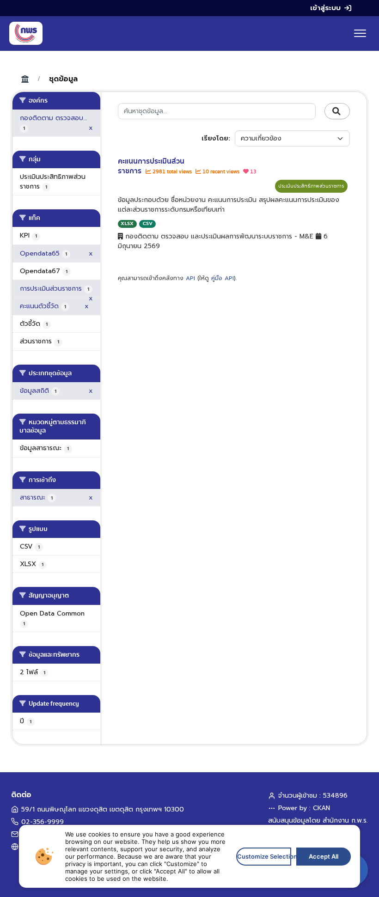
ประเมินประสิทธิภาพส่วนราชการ (311, 186)
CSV (147, 223)
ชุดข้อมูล (63, 79)
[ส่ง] (337, 111)
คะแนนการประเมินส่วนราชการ (151, 166)
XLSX (127, 223)
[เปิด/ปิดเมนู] (360, 33)
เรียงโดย (215, 138)
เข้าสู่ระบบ (325, 8)
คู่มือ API (222, 278)
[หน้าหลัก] (26, 33)
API (190, 278)
